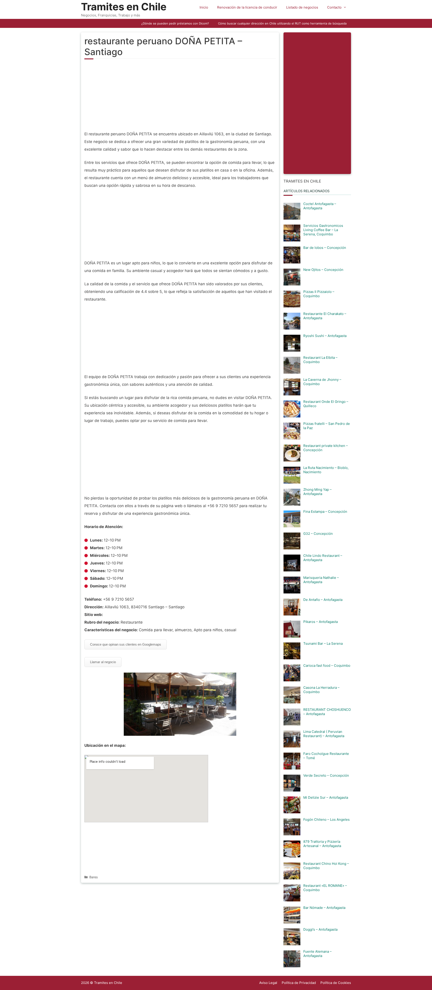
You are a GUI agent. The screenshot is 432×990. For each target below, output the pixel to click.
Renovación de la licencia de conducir (247, 7)
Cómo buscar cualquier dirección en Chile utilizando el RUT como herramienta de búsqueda (282, 23)
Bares (93, 877)
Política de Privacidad (299, 983)
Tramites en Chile (123, 6)
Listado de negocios (302, 7)
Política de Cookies (335, 983)
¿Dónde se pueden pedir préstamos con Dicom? (175, 23)
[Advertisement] (180, 97)
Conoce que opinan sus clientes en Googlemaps (125, 644)
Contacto (334, 7)
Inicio (204, 7)
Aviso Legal (268, 983)
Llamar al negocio (103, 662)
